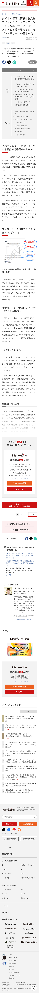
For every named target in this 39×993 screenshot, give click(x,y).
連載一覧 (5, 898)
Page (7, 123)
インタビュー (6, 889)
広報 (8, 43)
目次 (19, 70)
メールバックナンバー (20, 478)
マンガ (4, 894)
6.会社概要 (18, 132)
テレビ (4, 869)
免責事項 (11, 966)
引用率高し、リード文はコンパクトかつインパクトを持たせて (24, 96)
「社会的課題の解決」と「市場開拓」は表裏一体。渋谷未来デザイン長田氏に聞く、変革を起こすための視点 (20, 777)
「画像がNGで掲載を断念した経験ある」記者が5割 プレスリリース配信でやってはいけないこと (20, 563)
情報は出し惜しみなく (22, 105)
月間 (28, 712)
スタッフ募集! (12, 960)
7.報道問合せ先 (20, 135)
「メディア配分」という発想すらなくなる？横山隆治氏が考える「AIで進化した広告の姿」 (20, 726)
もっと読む (8, 575)
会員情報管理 (12, 963)
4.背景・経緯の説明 (21, 126)
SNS (22, 873)
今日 (11, 712)
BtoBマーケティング (27, 865)
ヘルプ (10, 954)
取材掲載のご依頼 (29, 839)
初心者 (13, 43)
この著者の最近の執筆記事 (22, 619)
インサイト (5, 878)
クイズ (23, 894)
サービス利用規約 (14, 972)
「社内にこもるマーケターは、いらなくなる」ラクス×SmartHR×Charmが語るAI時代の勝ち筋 (20, 761)
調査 (22, 889)
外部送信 (11, 978)
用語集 (4, 912)
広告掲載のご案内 (10, 839)
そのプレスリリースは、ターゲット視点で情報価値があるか (24, 79)
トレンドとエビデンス (22, 102)
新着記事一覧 (7, 854)
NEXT (32, 514)
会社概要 (11, 969)
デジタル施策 (6, 873)
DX (3, 865)
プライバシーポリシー (15, 975)
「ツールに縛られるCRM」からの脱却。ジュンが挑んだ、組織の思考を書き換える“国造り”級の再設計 (20, 753)
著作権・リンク (13, 957)
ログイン (20, 489)
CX (22, 869)
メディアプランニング (28, 878)
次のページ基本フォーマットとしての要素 (19, 505)
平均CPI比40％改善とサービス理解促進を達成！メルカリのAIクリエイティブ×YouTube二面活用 (21, 768)
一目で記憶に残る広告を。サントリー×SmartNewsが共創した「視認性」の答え (19, 735)
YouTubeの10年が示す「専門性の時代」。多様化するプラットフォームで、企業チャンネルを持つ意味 (20, 744)
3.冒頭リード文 (20, 123)
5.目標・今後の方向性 (22, 129)
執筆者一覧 (24, 898)
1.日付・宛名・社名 (21, 116)
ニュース (5, 847)
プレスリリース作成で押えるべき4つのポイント (24, 85)
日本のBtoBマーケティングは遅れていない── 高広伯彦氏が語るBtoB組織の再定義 (20, 791)
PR (3, 43)
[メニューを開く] (3, 3)
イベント (5, 906)
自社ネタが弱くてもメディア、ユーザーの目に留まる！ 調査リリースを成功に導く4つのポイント (20, 555)
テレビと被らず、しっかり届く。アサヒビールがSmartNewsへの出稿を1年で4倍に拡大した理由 (21, 718)
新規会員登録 (20, 483)
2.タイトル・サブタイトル (24, 119)
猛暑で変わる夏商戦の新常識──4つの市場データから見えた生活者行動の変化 (20, 784)
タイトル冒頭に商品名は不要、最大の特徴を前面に (24, 90)
